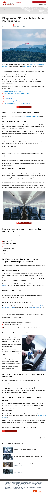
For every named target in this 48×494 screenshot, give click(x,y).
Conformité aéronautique (9, 96)
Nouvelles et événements (7, 24)
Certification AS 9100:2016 (9, 98)
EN (45, 4)
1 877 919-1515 (40, 4)
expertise (4, 285)
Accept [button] (35, 491)
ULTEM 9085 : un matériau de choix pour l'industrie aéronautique (16, 103)
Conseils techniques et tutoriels (31, 24)
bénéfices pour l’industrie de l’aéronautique (30, 116)
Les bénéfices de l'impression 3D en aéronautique (13, 91)
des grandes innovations (28, 66)
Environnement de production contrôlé (12, 101)
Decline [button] (40, 491)
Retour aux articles (9, 10)
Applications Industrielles (19, 24)
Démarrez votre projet (39, 2)
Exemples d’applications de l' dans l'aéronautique (16, 93)
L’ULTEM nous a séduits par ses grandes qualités (17, 382)
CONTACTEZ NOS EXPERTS (25, 107)
